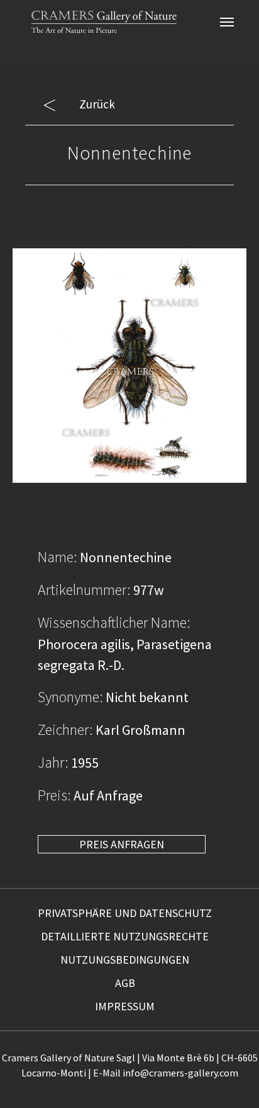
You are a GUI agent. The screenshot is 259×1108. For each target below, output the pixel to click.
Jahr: (53, 762)
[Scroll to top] (228, 1077)
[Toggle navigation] (227, 22)
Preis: (54, 795)
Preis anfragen (121, 844)
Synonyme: (70, 697)
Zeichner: (65, 729)
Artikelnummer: (84, 589)
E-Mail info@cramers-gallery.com (165, 1072)
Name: (57, 557)
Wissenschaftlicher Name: (114, 622)
